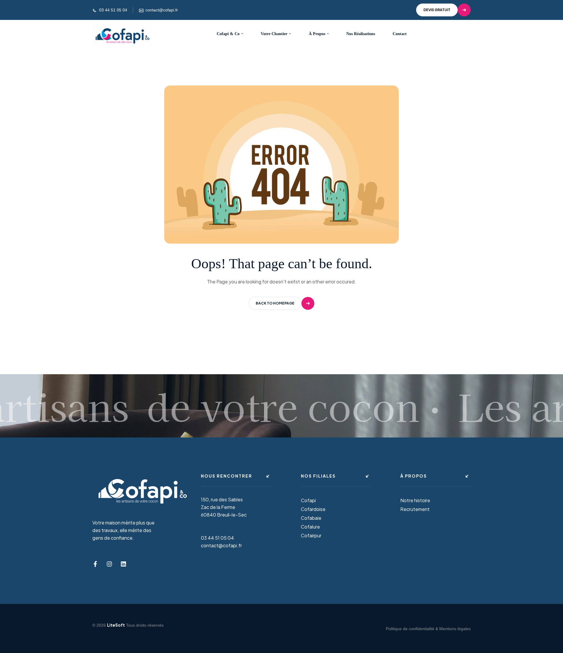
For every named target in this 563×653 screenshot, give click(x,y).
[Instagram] (109, 564)
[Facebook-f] (95, 564)
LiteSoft (116, 625)
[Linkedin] (123, 564)
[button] (443, 10)
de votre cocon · (282, 406)
